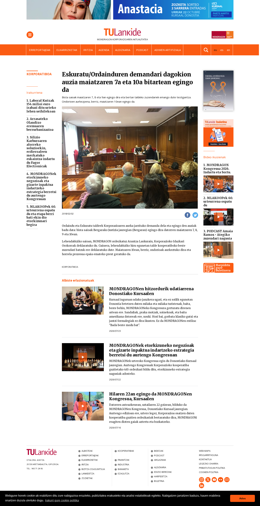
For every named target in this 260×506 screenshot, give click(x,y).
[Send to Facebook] (187, 214)
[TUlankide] (122, 32)
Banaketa (123, 469)
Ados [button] (242, 498)
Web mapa (204, 450)
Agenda (104, 50)
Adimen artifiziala (167, 50)
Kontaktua (205, 459)
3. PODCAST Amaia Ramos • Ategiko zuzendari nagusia (218, 234)
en (228, 50)
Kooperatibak (126, 450)
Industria (123, 464)
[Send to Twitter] (195, 214)
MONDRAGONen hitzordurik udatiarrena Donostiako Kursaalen (151, 291)
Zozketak (87, 478)
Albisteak (87, 450)
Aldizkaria (122, 50)
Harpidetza (160, 476)
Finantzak (123, 459)
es (221, 50)
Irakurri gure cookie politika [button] (62, 500)
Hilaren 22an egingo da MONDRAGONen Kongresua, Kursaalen (150, 396)
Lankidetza (88, 473)
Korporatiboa (39, 74)
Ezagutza (123, 473)
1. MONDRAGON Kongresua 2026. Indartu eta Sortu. (217, 168)
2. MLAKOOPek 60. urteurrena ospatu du (218, 201)
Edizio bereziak (163, 472)
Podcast (142, 50)
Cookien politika (208, 472)
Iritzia (88, 50)
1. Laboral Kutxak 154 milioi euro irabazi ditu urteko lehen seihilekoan (41, 106)
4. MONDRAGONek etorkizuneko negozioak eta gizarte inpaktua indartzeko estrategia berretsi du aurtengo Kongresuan (41, 186)
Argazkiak (160, 459)
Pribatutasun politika (212, 467)
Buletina (159, 481)
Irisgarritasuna (208, 455)
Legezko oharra (208, 463)
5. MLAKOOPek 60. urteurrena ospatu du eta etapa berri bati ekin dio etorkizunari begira (41, 216)
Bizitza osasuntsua (93, 469)
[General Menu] (30, 34)
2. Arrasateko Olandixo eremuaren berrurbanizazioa (40, 124)
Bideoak (158, 450)
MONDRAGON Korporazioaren (114, 39)
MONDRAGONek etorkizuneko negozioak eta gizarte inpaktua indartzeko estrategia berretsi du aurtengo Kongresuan (151, 350)
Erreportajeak (39, 50)
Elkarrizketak (66, 50)
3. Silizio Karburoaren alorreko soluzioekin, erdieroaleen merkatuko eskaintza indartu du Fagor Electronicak (41, 151)
